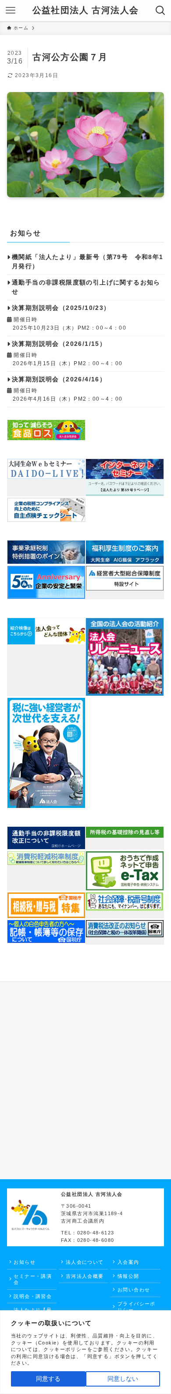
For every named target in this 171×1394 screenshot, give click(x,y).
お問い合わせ (134, 1289)
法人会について (85, 1262)
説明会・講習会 (33, 1296)
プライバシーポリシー (137, 1307)
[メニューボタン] (10, 10)
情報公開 (128, 1276)
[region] (85, 1352)
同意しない (122, 1378)
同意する (48, 1378)
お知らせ (25, 1262)
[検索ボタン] (160, 10)
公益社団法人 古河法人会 (85, 10)
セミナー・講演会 (33, 1279)
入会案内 (128, 1262)
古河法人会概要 (85, 1276)
